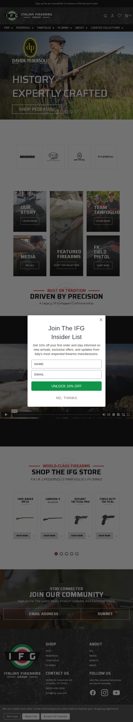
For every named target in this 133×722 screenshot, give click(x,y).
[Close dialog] (101, 320)
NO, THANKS (66, 398)
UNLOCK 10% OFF (66, 386)
